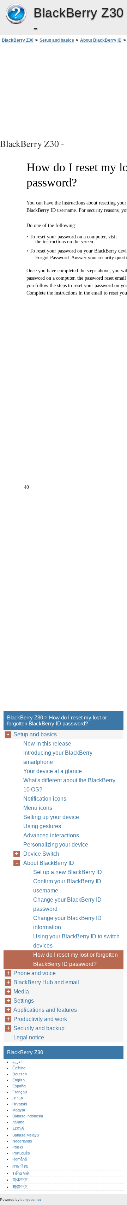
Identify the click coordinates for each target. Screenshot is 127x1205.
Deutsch (19, 1074)
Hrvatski (19, 1104)
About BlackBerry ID (101, 40)
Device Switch (41, 854)
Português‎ (21, 1153)
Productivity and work (40, 1019)
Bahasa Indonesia (27, 1116)
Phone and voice (34, 973)
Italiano (18, 1122)
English (18, 1080)
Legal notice (28, 1037)
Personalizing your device (55, 845)
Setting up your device (51, 817)
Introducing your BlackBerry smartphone (57, 757)
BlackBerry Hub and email (46, 982)
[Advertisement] (63, 90)
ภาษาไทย (20, 1166)
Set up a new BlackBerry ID (67, 872)
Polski (17, 1147)
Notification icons (44, 799)
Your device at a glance (52, 771)
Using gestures (42, 826)
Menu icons (37, 808)
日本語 (18, 1128)
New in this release (47, 744)
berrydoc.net (30, 1199)
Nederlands (22, 1141)
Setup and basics (57, 40)
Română (19, 1159)
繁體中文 (20, 1187)
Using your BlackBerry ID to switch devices (76, 941)
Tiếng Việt (20, 1173)
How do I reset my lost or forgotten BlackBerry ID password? (75, 959)
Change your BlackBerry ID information (67, 922)
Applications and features (45, 1010)
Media (21, 992)
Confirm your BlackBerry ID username (67, 886)
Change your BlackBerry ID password (67, 904)
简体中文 (20, 1179)
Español (19, 1086)
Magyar (18, 1110)
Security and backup (39, 1028)
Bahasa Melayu (25, 1135)
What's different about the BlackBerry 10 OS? (69, 785)
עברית (17, 1098)
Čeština (18, 1068)
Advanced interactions (51, 835)
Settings (23, 1001)
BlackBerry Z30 (15, 14)
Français (20, 1092)
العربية (17, 1061)
